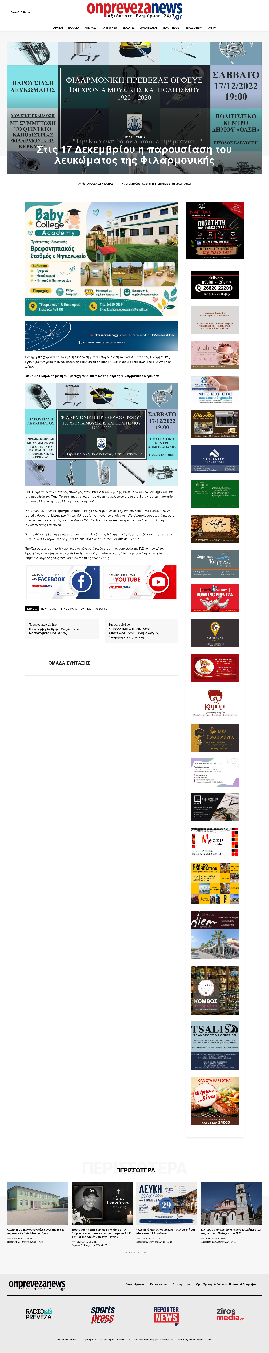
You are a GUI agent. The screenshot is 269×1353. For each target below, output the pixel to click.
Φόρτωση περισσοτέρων (133, 1252)
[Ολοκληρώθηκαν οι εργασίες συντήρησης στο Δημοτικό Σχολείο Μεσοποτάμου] (37, 1203)
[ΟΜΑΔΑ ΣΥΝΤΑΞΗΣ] (34, 663)
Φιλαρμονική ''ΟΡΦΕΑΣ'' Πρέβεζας (84, 608)
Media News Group (200, 1339)
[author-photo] (9, 1238)
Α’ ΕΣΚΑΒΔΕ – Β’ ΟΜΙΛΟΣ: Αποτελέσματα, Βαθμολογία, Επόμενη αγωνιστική (133, 633)
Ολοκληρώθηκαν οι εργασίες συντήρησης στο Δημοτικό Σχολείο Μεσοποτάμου (35, 1231)
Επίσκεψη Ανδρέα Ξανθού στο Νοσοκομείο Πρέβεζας (54, 631)
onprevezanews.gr (68, 1339)
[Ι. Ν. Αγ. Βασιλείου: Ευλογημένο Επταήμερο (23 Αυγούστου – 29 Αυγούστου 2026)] (231, 1203)
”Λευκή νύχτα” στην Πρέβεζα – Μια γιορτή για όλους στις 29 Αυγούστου (165, 1231)
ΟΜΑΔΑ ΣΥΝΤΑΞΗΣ (100, 183)
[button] (21, 12)
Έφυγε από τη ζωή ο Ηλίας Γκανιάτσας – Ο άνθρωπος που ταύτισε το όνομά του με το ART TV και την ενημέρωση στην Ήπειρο (101, 1233)
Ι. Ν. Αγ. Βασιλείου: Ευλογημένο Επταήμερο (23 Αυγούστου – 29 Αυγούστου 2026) (231, 1231)
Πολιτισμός (134, 137)
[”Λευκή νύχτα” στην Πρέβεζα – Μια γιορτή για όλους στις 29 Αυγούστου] (166, 1203)
